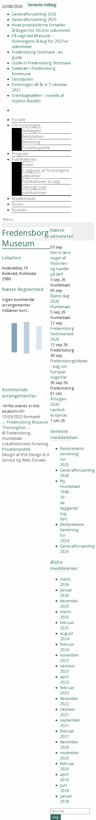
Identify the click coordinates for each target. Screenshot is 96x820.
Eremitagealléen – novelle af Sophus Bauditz (38, 98)
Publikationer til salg (41, 181)
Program (20, 153)
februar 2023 (67, 690)
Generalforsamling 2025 (34, 19)
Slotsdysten (22, 79)
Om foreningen (26, 125)
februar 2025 (67, 625)
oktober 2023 (67, 668)
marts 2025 (65, 614)
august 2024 (66, 636)
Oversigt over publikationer (34, 189)
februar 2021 (67, 733)
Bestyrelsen (33, 136)
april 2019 (64, 777)
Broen (27, 164)
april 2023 (64, 679)
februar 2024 (67, 647)
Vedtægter (31, 130)
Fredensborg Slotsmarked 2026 (62, 334)
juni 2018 (64, 788)
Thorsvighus (16, 427)
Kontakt (19, 210)
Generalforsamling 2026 (34, 14)
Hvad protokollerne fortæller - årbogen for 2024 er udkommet (41, 27)
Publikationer (24, 159)
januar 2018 (66, 798)
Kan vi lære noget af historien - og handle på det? (60, 263)
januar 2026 (66, 592)
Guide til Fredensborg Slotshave (41, 63)
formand (32, 416)
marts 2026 (65, 581)
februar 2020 (67, 766)
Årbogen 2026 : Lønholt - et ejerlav (58, 407)
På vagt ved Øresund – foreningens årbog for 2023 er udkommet (40, 41)
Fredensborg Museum (25, 422)
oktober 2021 (67, 712)
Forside (18, 119)
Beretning (31, 142)
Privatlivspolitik (36, 147)
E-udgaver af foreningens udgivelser (45, 173)
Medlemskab (23, 198)
